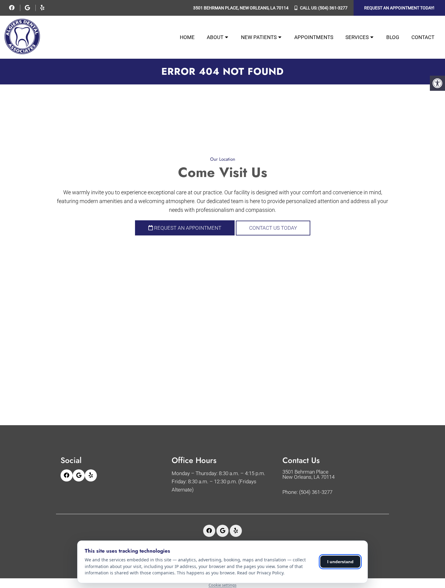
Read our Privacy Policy (260, 573)
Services (357, 37)
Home (187, 37)
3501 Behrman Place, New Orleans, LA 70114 (240, 7)
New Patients (259, 37)
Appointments (313, 37)
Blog (392, 37)
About (215, 37)
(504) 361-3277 (333, 7)
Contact (422, 37)
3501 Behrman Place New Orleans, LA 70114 (308, 474)
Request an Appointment (187, 228)
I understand (340, 561)
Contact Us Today (273, 228)
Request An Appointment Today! (399, 7)
